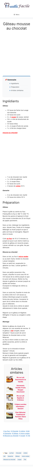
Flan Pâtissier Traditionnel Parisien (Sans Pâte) (20, 416)
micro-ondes (23, 256)
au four (9, 238)
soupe (13, 117)
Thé (25, 459)
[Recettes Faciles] (16, 6)
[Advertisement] (16, 50)
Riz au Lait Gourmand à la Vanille (20, 380)
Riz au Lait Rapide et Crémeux (20, 398)
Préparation (15, 87)
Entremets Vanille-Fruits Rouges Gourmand (20, 389)
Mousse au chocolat (9, 459)
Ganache (10, 456)
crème (18, 186)
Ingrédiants (15, 83)
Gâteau (17, 456)
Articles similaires (17, 90)
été (12, 331)
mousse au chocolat (10, 133)
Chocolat (18, 453)
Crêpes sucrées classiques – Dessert (20, 406)
